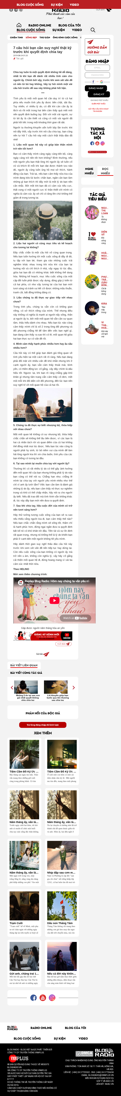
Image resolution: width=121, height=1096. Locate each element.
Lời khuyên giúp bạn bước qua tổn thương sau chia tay (58, 697)
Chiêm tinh (16, 37)
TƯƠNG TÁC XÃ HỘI (97, 133)
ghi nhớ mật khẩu (99, 100)
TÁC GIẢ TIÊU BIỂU (97, 196)
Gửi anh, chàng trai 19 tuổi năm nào (24, 973)
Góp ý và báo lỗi (105, 1081)
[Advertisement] (61, 1012)
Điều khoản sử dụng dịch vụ (99, 1078)
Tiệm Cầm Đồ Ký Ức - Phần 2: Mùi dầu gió (24, 771)
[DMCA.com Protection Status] (84, 1053)
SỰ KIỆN (57, 4)
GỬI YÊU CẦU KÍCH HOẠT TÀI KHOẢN (98, 110)
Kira (104, 303)
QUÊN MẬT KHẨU (99, 104)
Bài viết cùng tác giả (26, 672)
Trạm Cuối (16, 923)
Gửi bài (100, 9)
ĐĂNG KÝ (99, 94)
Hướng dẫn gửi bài (97, 49)
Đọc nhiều (105, 171)
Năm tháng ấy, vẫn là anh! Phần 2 (62, 822)
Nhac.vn (109, 1084)
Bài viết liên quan (23, 665)
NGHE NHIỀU (89, 171)
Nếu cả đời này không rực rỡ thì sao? (62, 973)
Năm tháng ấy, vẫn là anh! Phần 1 (24, 872)
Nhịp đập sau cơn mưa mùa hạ (62, 872)
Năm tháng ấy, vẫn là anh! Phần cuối (24, 822)
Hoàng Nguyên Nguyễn (104, 256)
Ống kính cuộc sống (65, 37)
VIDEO (74, 4)
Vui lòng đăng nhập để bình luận (43, 725)
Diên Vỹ (104, 233)
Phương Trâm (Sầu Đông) (104, 281)
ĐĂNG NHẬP (96, 88)
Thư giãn (45, 37)
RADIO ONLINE (39, 25)
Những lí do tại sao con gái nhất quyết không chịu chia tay (28, 697)
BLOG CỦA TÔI (69, 25)
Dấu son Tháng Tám (60, 923)
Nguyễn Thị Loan (104, 211)
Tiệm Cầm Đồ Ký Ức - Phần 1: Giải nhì (62, 771)
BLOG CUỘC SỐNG (30, 4)
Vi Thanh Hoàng (104, 325)
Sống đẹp (31, 37)
